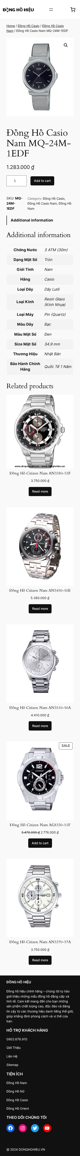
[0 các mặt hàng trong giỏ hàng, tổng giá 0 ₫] (73, 9)
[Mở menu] (51, 9)
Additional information (32, 220)
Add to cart (42, 181)
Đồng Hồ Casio (28, 26)
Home (10, 26)
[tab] (40, 220)
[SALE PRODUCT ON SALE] (40, 780)
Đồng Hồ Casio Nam (42, 203)
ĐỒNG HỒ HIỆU (18, 982)
